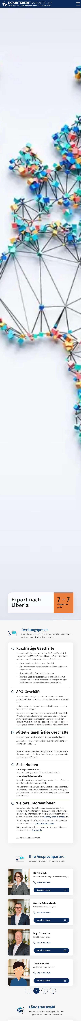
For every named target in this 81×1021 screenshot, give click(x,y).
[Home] (28, 4)
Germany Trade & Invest (53, 817)
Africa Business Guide (45, 823)
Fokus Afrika (37, 830)
